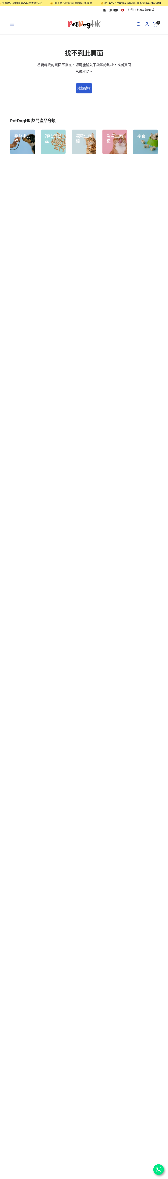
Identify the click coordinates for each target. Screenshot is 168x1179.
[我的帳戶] (147, 24)
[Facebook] (105, 10)
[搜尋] (139, 24)
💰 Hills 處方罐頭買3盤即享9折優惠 (65, 3)
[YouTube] (115, 10)
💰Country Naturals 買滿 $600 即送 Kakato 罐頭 (124, 3)
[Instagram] (110, 10)
